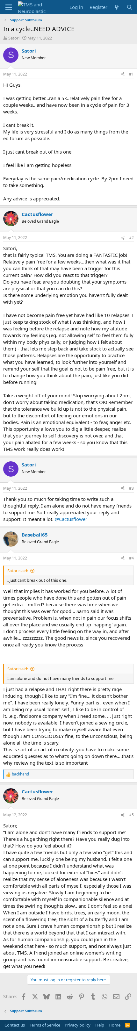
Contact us (14, 1025)
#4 (131, 558)
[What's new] (117, 7)
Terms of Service (45, 1025)
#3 (131, 488)
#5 (131, 815)
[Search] (129, 7)
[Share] (123, 74)
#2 (131, 237)
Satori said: (17, 570)
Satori (13, 38)
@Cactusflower (71, 519)
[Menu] (8, 7)
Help (99, 1025)
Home (114, 1025)
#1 (131, 74)
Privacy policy (77, 1025)
